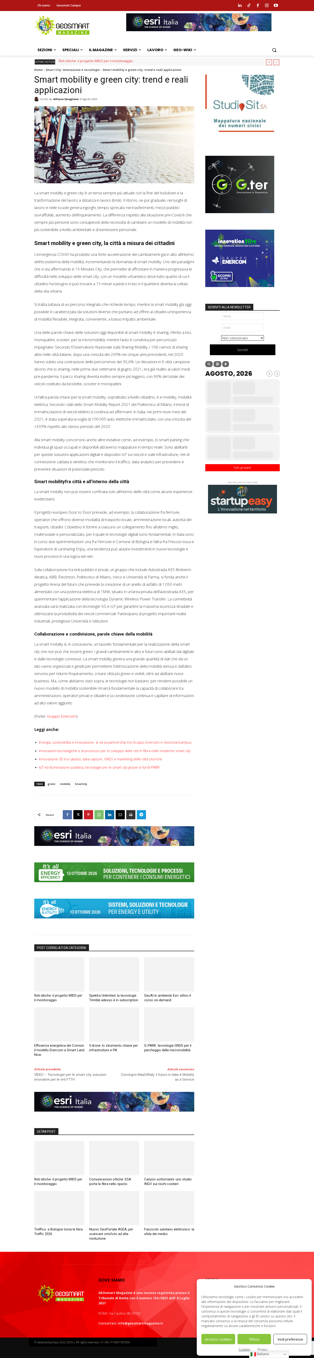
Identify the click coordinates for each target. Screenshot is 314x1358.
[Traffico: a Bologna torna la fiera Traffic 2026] (59, 1208)
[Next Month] (277, 373)
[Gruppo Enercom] (239, 290)
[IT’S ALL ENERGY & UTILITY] (114, 922)
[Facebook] (258, 5)
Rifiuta (254, 1339)
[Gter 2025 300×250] (239, 216)
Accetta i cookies (218, 1339)
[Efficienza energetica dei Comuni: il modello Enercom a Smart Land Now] (59, 1024)
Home (38, 70)
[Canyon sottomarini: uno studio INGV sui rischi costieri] (169, 1158)
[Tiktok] (249, 5)
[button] (274, 50)
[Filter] (217, 364)
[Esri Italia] (198, 34)
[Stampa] (130, 814)
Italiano (262, 1354)
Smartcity (81, 784)
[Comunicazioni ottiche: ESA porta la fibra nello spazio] (114, 1158)
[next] (276, 62)
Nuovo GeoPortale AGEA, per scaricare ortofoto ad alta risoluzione (111, 1234)
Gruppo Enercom (62, 716)
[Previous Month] (269, 373)
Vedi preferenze (290, 1339)
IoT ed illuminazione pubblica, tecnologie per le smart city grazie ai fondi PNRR (99, 767)
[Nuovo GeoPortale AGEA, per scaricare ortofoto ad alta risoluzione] (114, 1208)
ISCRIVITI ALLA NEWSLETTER (229, 307)
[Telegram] (141, 814)
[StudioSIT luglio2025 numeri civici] (239, 135)
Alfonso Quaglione (66, 99)
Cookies (245, 1349)
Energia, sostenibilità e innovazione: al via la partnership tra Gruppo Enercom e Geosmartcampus (115, 742)
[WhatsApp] (99, 814)
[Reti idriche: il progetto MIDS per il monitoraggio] (59, 974)
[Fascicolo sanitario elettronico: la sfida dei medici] (169, 1208)
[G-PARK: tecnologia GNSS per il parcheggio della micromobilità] (169, 1024)
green (51, 784)
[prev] (269, 62)
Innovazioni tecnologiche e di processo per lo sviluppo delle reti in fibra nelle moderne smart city (115, 750)
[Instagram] (267, 5)
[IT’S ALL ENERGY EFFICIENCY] (114, 885)
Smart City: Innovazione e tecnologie (73, 70)
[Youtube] (276, 5)
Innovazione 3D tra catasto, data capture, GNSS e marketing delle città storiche (100, 759)
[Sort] (225, 364)
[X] (78, 814)
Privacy (263, 1349)
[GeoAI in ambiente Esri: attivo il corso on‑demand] (169, 974)
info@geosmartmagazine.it (140, 1323)
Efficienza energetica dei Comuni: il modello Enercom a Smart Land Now (59, 1050)
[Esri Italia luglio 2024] (114, 849)
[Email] (120, 814)
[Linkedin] (240, 5)
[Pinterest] (88, 814)
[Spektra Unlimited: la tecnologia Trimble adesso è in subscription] (114, 974)
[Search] (209, 364)
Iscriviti (242, 349)
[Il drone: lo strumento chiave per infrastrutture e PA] (114, 1024)
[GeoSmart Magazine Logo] (60, 1293)
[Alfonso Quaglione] (37, 99)
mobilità (65, 784)
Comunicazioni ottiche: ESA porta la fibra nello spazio (100, 61)
